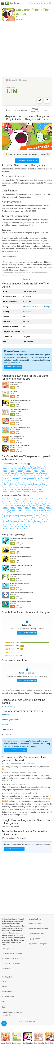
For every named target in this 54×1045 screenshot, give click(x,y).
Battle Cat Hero (15, 419)
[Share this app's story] (40, 100)
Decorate (37, 521)
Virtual (27, 500)
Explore (5, 516)
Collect (5, 521)
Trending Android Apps (36, 934)
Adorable (20, 500)
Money (49, 510)
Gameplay (14, 479)
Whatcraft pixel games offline (20, 556)
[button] (27, 729)
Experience (14, 516)
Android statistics (35, 923)
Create (33, 505)
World (26, 505)
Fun (12, 500)
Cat (5, 484)
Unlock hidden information (27, 632)
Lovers (22, 516)
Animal (47, 505)
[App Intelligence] (4, 1023)
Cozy (44, 516)
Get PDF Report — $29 (13, 367)
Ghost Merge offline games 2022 (21, 593)
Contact (4, 981)
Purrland (23, 479)
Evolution (13, 484)
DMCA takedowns (8, 997)
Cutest (20, 510)
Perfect (29, 516)
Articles (4, 1002)
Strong (5, 468)
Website (5, 724)
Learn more (15, 363)
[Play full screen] (47, 100)
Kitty (43, 484)
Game (46, 479)
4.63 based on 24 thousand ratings (36, 306)
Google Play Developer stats (38, 928)
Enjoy (40, 505)
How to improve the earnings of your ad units (12, 1013)
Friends (12, 510)
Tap (12, 473)
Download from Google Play (28, 160)
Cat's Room (14, 391)
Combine (28, 473)
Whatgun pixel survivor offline (20, 602)
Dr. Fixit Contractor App (10, 958)
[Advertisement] (27, 49)
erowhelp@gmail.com (10, 720)
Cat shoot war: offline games (20, 547)
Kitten (5, 505)
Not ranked (27, 312)
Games (21, 484)
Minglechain (6, 969)
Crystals (31, 479)
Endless (5, 479)
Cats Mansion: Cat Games (19, 409)
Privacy (4, 986)
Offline (35, 468)
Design (45, 521)
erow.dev (20, 534)
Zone (36, 473)
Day (29, 521)
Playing (41, 510)
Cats (38, 479)
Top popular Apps (35, 939)
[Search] (50, 3)
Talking (5, 510)
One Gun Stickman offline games (21, 538)
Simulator (36, 500)
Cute (12, 489)
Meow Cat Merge (16, 382)
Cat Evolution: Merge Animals (20, 400)
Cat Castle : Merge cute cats (20, 428)
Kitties (5, 489)
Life (34, 510)
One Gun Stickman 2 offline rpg (21, 565)
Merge (28, 484)
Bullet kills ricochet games (19, 584)
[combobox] (38, 3)
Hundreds (20, 468)
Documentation (7, 992)
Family (27, 510)
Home (37, 516)
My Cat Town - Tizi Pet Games (20, 446)
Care (5, 526)
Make (19, 505)
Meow (44, 500)
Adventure (13, 521)
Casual (5, 473)
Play (40, 489)
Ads (28, 468)
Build (26, 526)
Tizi (12, 526)
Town (12, 505)
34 (24, 327)
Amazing (20, 473)
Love (19, 489)
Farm (19, 526)
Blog (3, 1007)
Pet (5, 500)
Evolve (43, 473)
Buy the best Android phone (38, 944)
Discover (36, 484)
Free (33, 489)
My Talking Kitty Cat (17, 437)
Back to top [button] (48, 1025)
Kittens (26, 489)
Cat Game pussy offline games (20, 574)
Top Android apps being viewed (12, 953)
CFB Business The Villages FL (12, 963)
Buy (12, 468)
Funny (42, 468)
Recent (22, 521)
